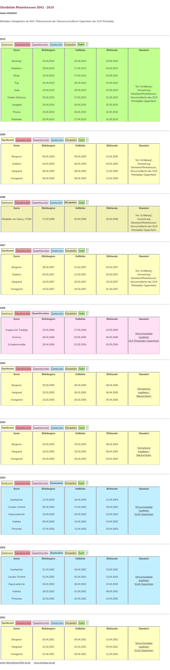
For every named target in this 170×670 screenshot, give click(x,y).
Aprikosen (7, 44)
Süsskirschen (22, 44)
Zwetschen (56, 44)
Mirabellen (70, 44)
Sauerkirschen (40, 44)
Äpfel (82, 140)
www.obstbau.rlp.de (44, 662)
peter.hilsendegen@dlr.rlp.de (15, 662)
